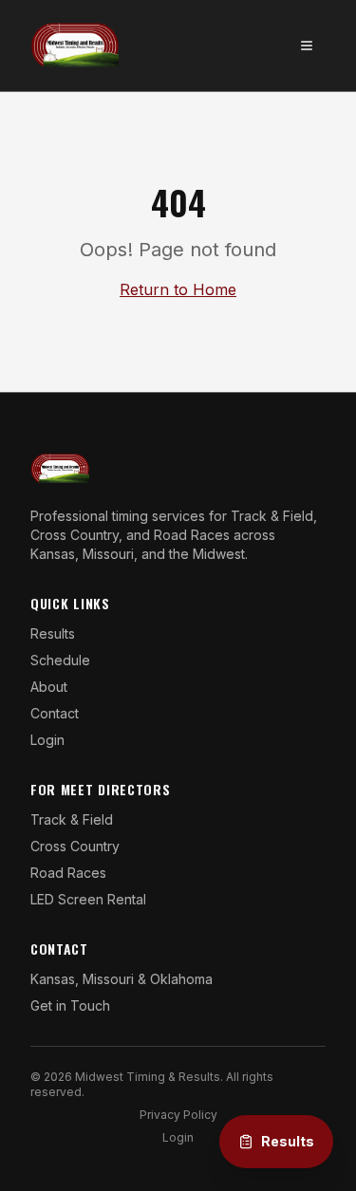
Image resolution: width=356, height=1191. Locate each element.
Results (52, 633)
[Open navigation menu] (307, 46)
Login (47, 740)
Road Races (68, 873)
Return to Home (178, 289)
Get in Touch (70, 1005)
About (48, 687)
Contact (54, 713)
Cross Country (75, 846)
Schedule (60, 660)
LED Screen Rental (88, 899)
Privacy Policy (178, 1114)
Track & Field (71, 819)
